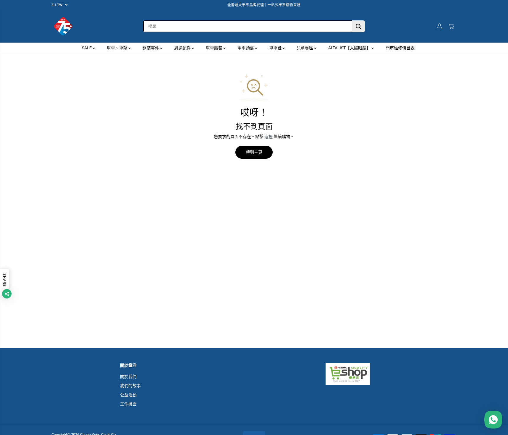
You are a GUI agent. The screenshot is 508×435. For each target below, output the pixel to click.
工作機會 (128, 404)
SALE (87, 48)
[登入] (439, 26)
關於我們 (128, 376)
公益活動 (128, 394)
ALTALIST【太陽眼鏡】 (349, 48)
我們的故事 (130, 385)
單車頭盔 (246, 48)
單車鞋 (275, 48)
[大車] (451, 26)
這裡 (268, 136)
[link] (357, 374)
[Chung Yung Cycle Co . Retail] (63, 26)
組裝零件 (151, 48)
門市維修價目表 (400, 48)
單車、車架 (117, 48)
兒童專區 (305, 48)
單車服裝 (214, 48)
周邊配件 (183, 48)
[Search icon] (358, 26)
